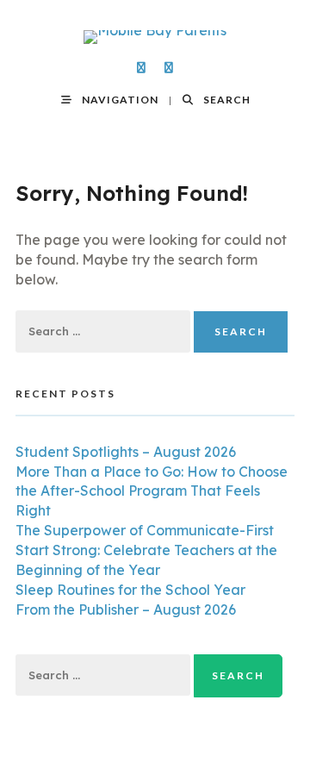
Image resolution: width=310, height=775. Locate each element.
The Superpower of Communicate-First (145, 530)
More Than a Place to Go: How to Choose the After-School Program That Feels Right (152, 491)
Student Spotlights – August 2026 (126, 451)
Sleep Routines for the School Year (130, 589)
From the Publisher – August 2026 (126, 609)
